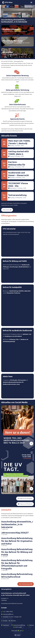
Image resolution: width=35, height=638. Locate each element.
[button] (1, 14)
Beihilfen (17, 80)
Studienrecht (24, 80)
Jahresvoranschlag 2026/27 (15, 532)
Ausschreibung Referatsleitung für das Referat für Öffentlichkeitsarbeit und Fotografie (16, 564)
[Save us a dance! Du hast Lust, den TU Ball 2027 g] (17, 427)
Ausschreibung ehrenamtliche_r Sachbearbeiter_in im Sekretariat (17, 524)
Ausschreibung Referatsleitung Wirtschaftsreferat (16, 575)
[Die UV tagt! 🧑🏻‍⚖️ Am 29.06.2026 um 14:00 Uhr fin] (17, 472)
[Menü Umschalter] (31, 2)
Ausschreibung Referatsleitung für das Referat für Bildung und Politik (16, 552)
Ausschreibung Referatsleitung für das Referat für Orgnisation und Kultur (16, 541)
